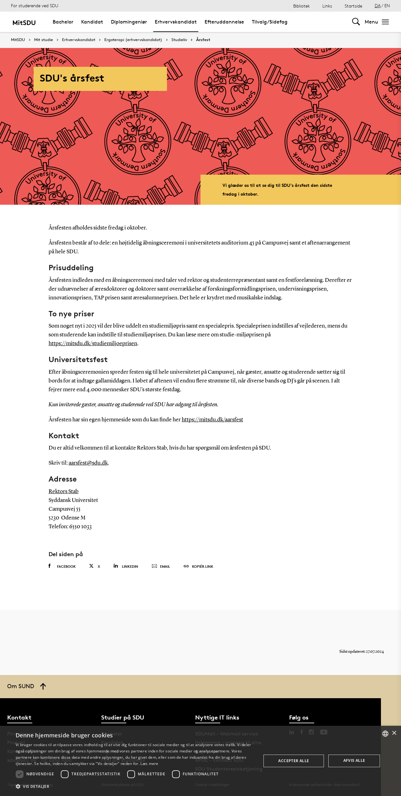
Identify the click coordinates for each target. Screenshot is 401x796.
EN (387, 5)
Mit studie (43, 40)
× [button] (394, 733)
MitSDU (18, 40)
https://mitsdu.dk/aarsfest (212, 420)
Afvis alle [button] (354, 760)
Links (327, 5)
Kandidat (92, 22)
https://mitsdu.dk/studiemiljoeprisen (93, 343)
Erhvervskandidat (176, 22)
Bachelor (63, 22)
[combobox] (385, 733)
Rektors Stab (64, 491)
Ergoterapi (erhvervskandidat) (133, 40)
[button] (135, 787)
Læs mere (149, 763)
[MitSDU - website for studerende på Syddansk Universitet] (24, 21)
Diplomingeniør (129, 22)
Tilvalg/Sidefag (270, 22)
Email (165, 566)
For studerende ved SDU (34, 5)
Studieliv (179, 40)
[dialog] (200, 761)
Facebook (66, 566)
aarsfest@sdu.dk (88, 463)
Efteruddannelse (224, 22)
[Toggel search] (356, 22)
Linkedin (130, 566)
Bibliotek (301, 5)
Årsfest (203, 40)
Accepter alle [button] (293, 760)
